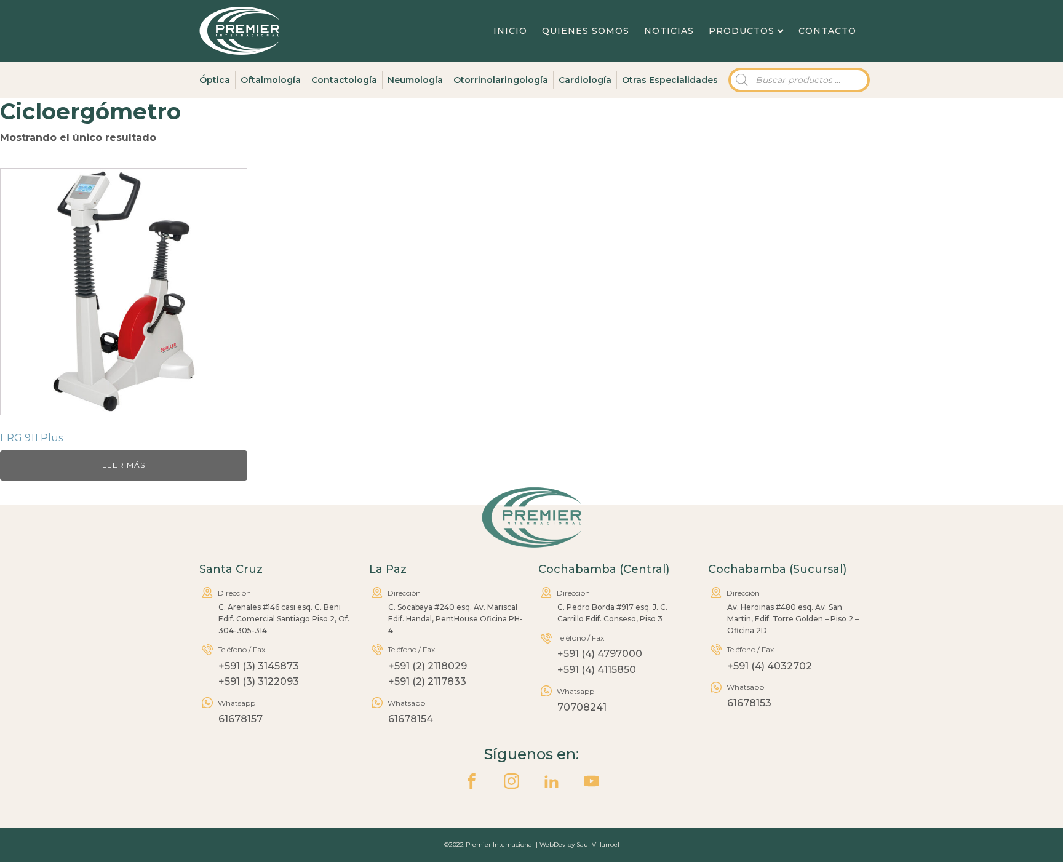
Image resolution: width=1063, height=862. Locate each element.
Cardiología (585, 80)
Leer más (123, 464)
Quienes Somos (585, 30)
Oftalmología (271, 80)
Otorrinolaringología (500, 80)
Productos (741, 30)
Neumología (415, 80)
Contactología (344, 80)
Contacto (827, 30)
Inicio (510, 30)
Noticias (669, 30)
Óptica (214, 80)
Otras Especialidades (670, 80)
